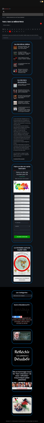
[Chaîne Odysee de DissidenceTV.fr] (21, 317)
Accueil (3, 17)
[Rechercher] (3, 11)
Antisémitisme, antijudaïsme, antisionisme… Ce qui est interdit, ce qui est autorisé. (24, 102)
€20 (22, 209)
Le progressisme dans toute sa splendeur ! (24, 64)
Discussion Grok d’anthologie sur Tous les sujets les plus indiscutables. (24, 96)
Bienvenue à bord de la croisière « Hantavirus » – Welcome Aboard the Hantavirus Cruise (23, 71)
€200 (22, 218)
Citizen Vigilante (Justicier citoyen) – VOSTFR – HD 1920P (24, 58)
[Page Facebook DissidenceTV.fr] (13, 317)
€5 (22, 202)
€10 (22, 206)
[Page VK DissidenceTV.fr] (17, 317)
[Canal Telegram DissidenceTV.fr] (19, 317)
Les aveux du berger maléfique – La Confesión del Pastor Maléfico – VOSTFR (24, 53)
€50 (22, 212)
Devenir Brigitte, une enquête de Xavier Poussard (24, 85)
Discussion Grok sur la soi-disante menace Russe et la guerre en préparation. (24, 91)
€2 (22, 199)
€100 (22, 215)
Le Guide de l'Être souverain (19, 158)
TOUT (3, 29)
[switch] (41, 2)
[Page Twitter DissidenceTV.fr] (15, 317)
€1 (22, 196)
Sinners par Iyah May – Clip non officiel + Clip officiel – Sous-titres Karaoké (23, 47)
